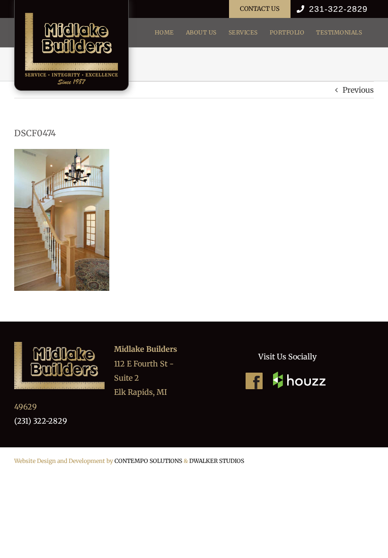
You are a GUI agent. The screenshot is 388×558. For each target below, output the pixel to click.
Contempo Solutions (148, 460)
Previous (358, 90)
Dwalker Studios (216, 460)
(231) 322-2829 (40, 421)
